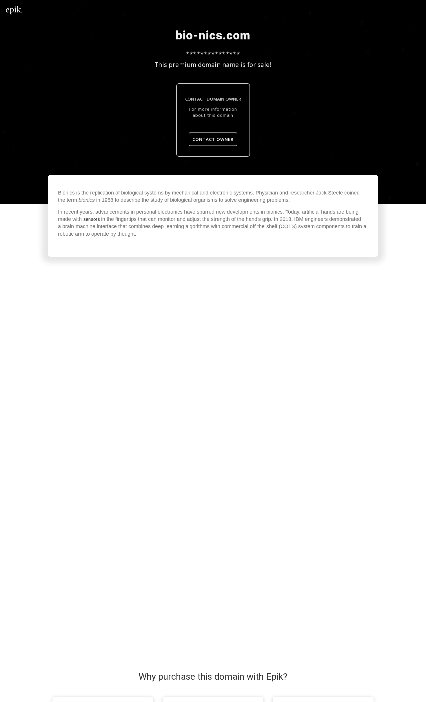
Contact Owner (213, 139)
